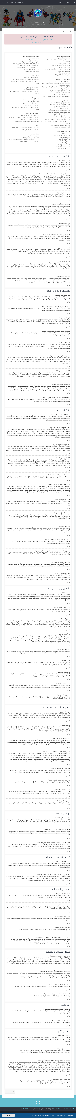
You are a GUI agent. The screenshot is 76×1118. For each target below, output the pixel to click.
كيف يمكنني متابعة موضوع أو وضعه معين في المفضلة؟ (24, 117)
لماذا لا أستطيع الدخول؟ (63, 67)
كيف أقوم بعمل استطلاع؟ (63, 108)
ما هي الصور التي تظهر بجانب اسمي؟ (60, 91)
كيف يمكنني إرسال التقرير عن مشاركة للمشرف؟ (57, 119)
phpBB (51, 348)
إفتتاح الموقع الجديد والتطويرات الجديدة (38, 39)
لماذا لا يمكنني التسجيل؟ (63, 64)
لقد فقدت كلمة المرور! (64, 71)
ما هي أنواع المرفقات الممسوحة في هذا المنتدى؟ (25, 127)
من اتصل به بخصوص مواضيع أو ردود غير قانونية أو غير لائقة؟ (23, 139)
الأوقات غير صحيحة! (64, 85)
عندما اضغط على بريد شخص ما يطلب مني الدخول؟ (56, 96)
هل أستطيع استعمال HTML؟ (62, 135)
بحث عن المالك (59, 1064)
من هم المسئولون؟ (34, 58)
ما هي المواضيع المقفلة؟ (63, 146)
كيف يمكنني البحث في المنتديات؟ (30, 100)
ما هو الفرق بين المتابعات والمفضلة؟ (29, 115)
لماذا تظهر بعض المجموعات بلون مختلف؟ (28, 67)
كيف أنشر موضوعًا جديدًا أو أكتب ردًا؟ (60, 103)
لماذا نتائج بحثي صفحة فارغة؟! (31, 103)
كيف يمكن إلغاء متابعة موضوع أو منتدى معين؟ (26, 121)
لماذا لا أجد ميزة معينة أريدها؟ (31, 138)
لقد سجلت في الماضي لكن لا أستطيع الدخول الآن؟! (56, 69)
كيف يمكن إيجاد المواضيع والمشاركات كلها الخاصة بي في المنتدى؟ (24, 108)
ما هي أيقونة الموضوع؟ (63, 148)
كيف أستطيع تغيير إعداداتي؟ (62, 81)
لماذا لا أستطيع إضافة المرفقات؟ (61, 116)
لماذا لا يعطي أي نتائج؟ (33, 102)
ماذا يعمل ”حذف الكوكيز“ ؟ (62, 75)
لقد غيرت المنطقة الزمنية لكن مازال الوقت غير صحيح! (56, 87)
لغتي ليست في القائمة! (64, 89)
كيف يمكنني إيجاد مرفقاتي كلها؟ (30, 129)
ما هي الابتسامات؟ (65, 137)
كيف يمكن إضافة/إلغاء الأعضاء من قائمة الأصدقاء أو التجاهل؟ (24, 92)
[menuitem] (17, 2)
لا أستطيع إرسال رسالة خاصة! (31, 77)
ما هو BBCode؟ (66, 133)
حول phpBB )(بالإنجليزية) (20, 1039)
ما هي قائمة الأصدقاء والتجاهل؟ (30, 89)
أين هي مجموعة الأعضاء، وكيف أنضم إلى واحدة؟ (26, 64)
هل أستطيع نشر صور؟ (64, 139)
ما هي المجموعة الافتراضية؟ (31, 69)
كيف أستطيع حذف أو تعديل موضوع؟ (60, 104)
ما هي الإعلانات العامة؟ (63, 141)
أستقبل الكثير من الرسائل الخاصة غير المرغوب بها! (26, 79)
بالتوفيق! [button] (8, 1115)
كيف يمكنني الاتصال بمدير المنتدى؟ (29, 141)
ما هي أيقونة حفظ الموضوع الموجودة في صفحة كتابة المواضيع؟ (55, 122)
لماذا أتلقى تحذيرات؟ (64, 118)
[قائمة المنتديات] (38, 13)
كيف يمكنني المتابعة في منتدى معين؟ (29, 119)
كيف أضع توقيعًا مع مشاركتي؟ (61, 106)
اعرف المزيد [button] (34, 1115)
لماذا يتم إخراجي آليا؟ (64, 73)
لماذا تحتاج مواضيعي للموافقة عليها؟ (60, 125)
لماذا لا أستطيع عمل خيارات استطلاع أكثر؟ (59, 110)
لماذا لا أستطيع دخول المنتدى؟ (62, 114)
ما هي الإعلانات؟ (65, 143)
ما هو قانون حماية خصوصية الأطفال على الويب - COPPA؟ (57, 61)
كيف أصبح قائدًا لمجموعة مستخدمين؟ (29, 65)
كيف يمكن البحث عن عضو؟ (32, 105)
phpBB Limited (33, 1037)
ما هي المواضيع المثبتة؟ (63, 145)
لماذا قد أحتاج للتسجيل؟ (64, 58)
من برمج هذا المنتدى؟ (33, 136)
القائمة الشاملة (38, 42)
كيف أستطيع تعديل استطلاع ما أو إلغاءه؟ (59, 112)
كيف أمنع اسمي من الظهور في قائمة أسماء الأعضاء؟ (55, 83)
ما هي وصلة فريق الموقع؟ (32, 71)
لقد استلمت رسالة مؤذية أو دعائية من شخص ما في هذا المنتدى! (24, 82)
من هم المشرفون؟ (34, 60)
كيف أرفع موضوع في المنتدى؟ (62, 127)
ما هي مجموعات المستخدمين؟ (30, 62)
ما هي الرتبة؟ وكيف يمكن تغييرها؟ (61, 94)
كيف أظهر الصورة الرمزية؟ (63, 92)
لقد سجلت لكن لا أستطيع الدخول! (61, 65)
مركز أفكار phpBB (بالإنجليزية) (62, 1052)
